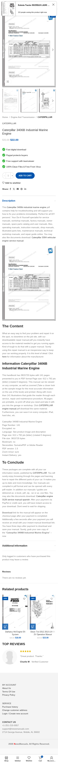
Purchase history (10, 707)
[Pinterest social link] (21, 189)
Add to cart (25, 176)
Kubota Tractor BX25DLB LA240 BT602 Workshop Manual (34, 5)
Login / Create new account (15, 713)
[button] (5, 627)
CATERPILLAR (45, 117)
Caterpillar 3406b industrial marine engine (26, 207)
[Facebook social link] (10, 189)
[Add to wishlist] (24, 598)
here (4, 356)
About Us (6, 688)
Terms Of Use (8, 691)
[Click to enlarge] (7, 81)
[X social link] (14, 189)
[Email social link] (18, 189)
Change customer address (14, 710)
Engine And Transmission (23, 117)
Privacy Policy (8, 695)
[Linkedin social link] (25, 189)
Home (5, 117)
